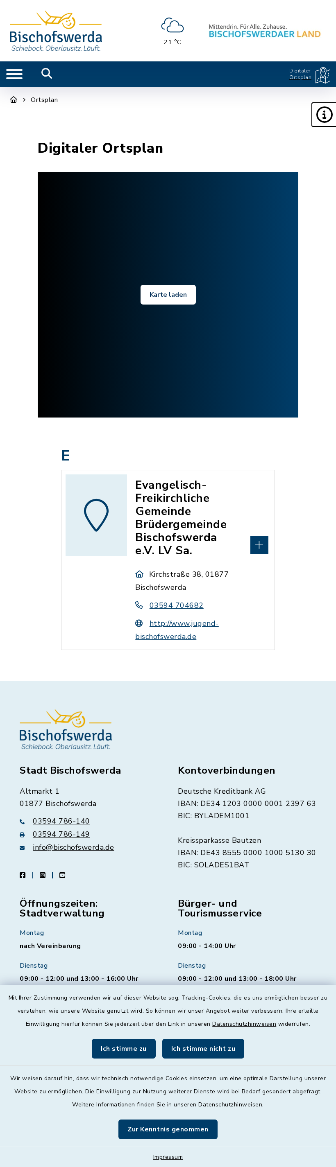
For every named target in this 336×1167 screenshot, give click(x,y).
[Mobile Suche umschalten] (47, 74)
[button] (323, 114)
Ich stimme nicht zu (203, 1048)
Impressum (168, 1157)
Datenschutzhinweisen (244, 1024)
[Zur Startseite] (14, 100)
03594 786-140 (61, 821)
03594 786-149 (61, 834)
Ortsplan (44, 99)
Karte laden (168, 294)
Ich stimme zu (124, 1048)
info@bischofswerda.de (73, 847)
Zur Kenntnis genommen (168, 1129)
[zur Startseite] (56, 30)
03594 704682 (177, 605)
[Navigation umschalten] (14, 74)
